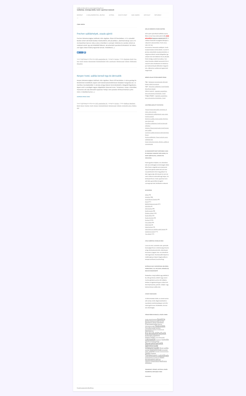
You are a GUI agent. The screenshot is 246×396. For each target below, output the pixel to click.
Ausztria (161, 319)
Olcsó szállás (164, 348)
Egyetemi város (151, 322)
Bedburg (126, 103)
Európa (117, 59)
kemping (157, 328)
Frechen (87, 106)
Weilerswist (133, 61)
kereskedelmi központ (151, 329)
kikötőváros (149, 331)
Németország (120, 61)
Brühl (131, 59)
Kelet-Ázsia (148, 225)
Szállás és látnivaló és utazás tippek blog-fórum (90, 8)
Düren (82, 106)
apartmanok (153, 319)
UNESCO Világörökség (152, 361)
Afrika (146, 195)
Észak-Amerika (149, 218)
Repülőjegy (158, 15)
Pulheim (127, 61)
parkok (147, 350)
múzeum (158, 340)
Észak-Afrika (148, 215)
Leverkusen (112, 61)
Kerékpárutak (160, 329)
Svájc (146, 351)
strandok (165, 350)
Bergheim (127, 59)
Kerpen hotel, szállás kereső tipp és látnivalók (99, 75)
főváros (159, 324)
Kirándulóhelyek (101, 61)
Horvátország (150, 328)
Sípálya (153, 353)
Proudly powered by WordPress (85, 388)
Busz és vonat (122, 15)
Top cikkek (148, 234)
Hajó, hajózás (135, 15)
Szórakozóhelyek (164, 351)
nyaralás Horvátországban (152, 341)
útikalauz (148, 363)
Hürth (81, 61)
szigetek (152, 351)
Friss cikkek (148, 222)
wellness (163, 361)
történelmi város (127, 106)
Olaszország (152, 347)
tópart (162, 357)
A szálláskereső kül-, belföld (95, 15)
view (88, 96)
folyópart (160, 322)
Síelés (147, 353)
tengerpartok (149, 357)
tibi (82, 59)
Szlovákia (157, 351)
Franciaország (151, 324)
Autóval (111, 15)
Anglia (147, 319)
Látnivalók (150, 339)
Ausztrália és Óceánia (151, 199)
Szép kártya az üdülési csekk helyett (155, 229)
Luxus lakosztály (160, 337)
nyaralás (165, 339)
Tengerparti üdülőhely (157, 355)
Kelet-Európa (149, 227)
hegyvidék (160, 326)
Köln (107, 61)
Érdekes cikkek (149, 213)
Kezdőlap (80, 15)
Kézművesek (92, 61)
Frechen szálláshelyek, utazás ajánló (94, 33)
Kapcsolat (147, 15)
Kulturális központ (152, 335)
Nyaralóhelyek (154, 343)
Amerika (147, 197)
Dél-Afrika (148, 206)
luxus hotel (150, 337)
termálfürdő (156, 357)
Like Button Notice (81, 96)
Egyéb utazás (149, 211)
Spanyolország (156, 350)
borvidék (161, 321)
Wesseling (80, 64)
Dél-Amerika (148, 209)
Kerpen (86, 61)
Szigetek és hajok (150, 232)
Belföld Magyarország (151, 204)
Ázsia (146, 202)
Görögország (150, 326)
